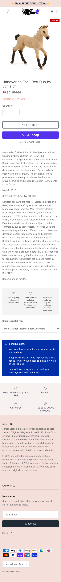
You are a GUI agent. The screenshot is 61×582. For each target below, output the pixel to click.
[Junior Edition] (30, 12)
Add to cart (30, 125)
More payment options (30, 142)
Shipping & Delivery (12, 321)
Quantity (7, 105)
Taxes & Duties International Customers (23, 328)
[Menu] (3, 12)
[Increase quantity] (16, 112)
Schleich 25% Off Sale (13, 98)
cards (18, 357)
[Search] (10, 12)
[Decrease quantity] (5, 112)
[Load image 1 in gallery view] (30, 47)
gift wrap (30, 357)
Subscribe (30, 524)
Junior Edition (14, 572)
